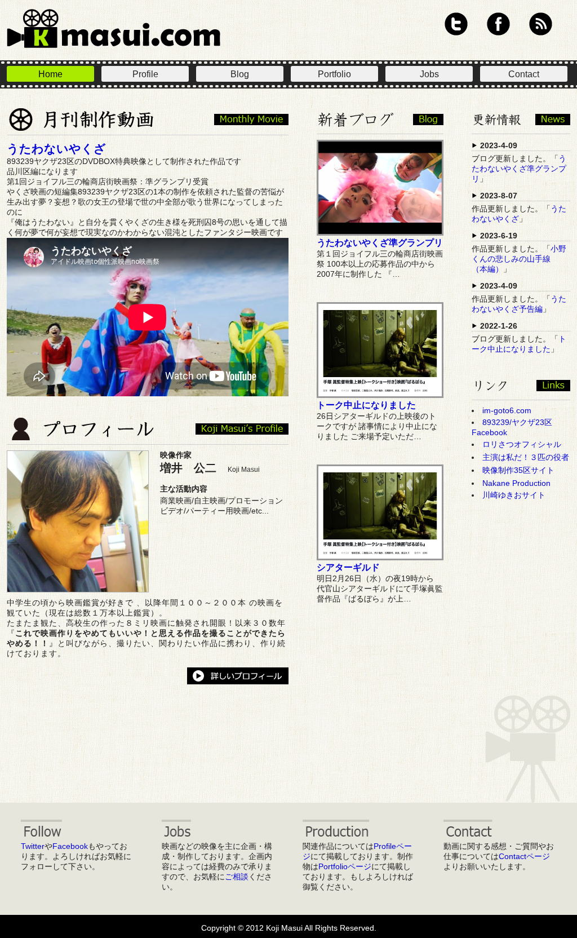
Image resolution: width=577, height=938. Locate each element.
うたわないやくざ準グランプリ (380, 242)
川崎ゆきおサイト (513, 494)
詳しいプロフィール (237, 675)
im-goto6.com (506, 410)
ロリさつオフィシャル (521, 444)
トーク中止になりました (366, 405)
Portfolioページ (344, 866)
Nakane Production (516, 483)
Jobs (429, 74)
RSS (540, 24)
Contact (523, 74)
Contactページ (524, 856)
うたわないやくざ (56, 148)
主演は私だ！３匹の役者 (525, 457)
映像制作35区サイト (518, 470)
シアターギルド (348, 567)
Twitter (456, 24)
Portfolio (334, 74)
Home (50, 74)
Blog (239, 74)
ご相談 (236, 876)
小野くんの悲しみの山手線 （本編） (519, 258)
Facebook (498, 24)
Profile (145, 74)
